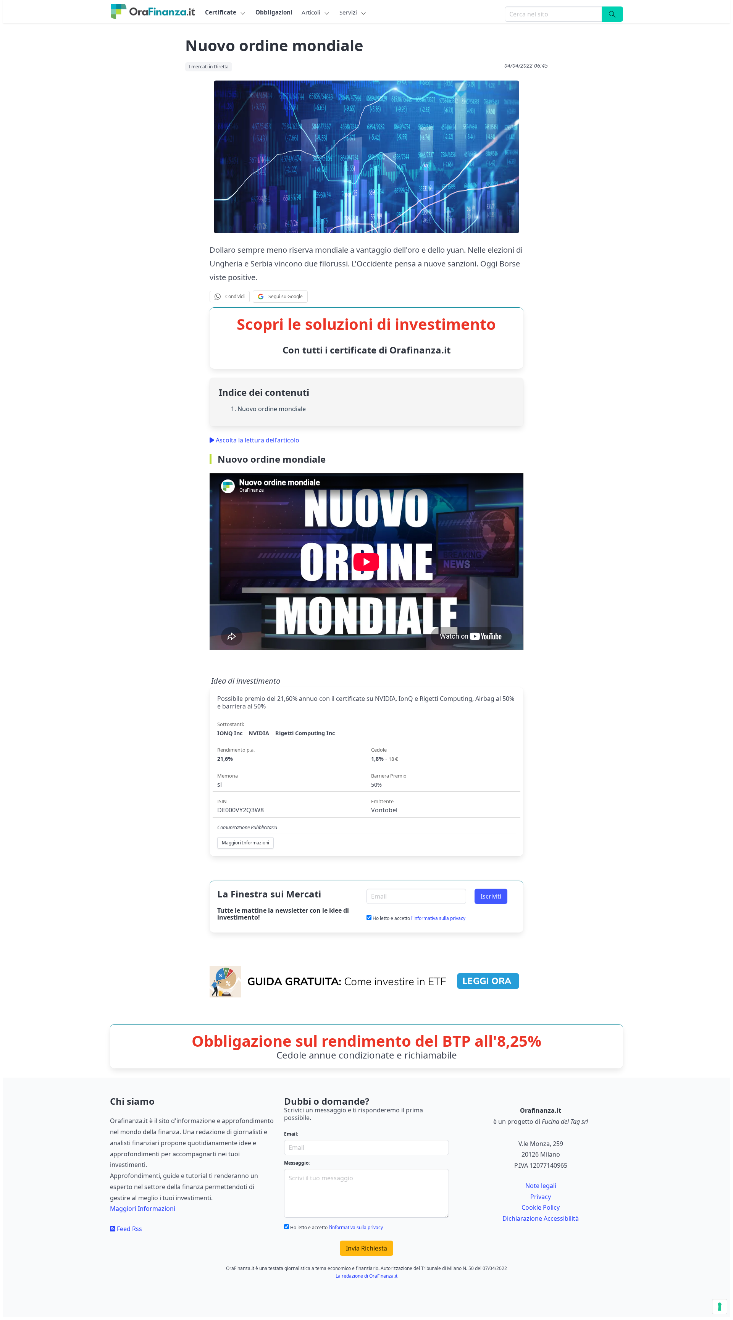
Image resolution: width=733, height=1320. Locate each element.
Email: (291, 1134)
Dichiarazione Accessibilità (540, 1218)
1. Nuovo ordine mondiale (268, 409)
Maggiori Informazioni (142, 1208)
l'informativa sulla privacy (438, 918)
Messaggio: (297, 1163)
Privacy (540, 1197)
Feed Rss (128, 1229)
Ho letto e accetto (418, 918)
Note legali (540, 1185)
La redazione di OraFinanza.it (366, 1276)
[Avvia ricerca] (612, 14)
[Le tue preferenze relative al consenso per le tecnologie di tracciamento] (719, 1306)
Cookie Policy (540, 1207)
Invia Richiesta (366, 1248)
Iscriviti (491, 896)
